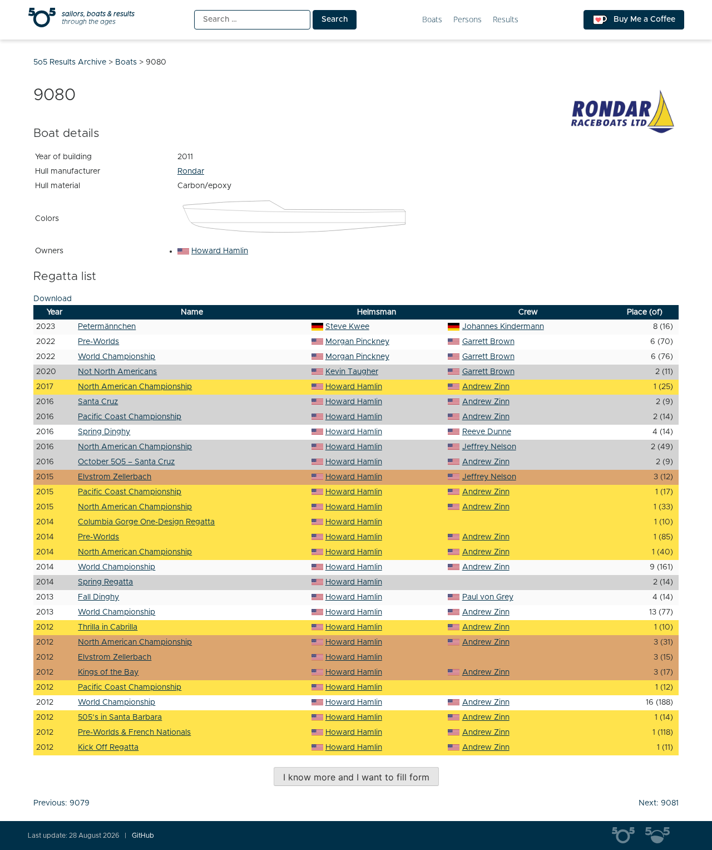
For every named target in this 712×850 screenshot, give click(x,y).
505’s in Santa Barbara (120, 717)
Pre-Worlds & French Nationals (134, 732)
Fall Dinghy (98, 597)
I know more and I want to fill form (356, 777)
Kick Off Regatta (108, 747)
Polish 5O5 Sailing (662, 835)
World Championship (116, 357)
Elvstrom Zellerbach (114, 477)
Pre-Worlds (98, 342)
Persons (467, 19)
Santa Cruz (98, 402)
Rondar (190, 171)
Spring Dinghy (104, 432)
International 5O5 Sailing (628, 835)
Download (52, 299)
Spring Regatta (105, 582)
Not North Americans (117, 372)
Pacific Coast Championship (129, 417)
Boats (432, 19)
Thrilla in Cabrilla (107, 627)
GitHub (143, 835)
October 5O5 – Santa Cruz (126, 462)
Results (505, 19)
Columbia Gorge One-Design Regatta (146, 522)
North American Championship (135, 387)
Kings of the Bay (108, 672)
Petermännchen (107, 327)
